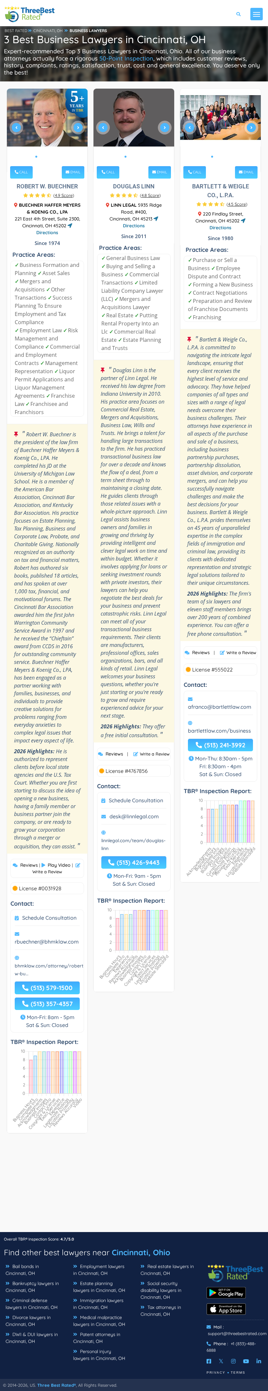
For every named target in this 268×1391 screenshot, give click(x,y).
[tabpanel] (47, 130)
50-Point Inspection (126, 58)
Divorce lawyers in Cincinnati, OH (28, 1320)
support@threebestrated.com (237, 1333)
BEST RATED (16, 30)
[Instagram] (233, 1361)
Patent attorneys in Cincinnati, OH (96, 1337)
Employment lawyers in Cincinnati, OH (99, 1269)
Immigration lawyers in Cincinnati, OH (98, 1303)
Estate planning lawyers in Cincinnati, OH (99, 1286)
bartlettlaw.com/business (219, 730)
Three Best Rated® (56, 1385)
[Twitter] (221, 1361)
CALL (23, 172)
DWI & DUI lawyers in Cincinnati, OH (32, 1337)
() (63, 195)
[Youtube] (246, 1361)
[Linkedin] (259, 1361)
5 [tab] (57, 157)
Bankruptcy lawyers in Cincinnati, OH (32, 1286)
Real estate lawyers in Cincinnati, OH (167, 1269)
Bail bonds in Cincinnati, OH (22, 1269)
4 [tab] (52, 157)
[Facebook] (209, 1361)
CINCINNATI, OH (48, 30)
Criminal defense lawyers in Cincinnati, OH (32, 1303)
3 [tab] (47, 157)
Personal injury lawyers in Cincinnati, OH (99, 1354)
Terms (238, 1372)
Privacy (216, 1372)
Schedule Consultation (49, 917)
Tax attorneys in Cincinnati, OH (161, 1310)
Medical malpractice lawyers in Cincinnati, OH (99, 1320)
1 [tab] (36, 157)
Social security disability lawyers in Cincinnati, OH (161, 1290)
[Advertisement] (134, 1186)
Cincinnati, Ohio (141, 1252)
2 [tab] (41, 157)
